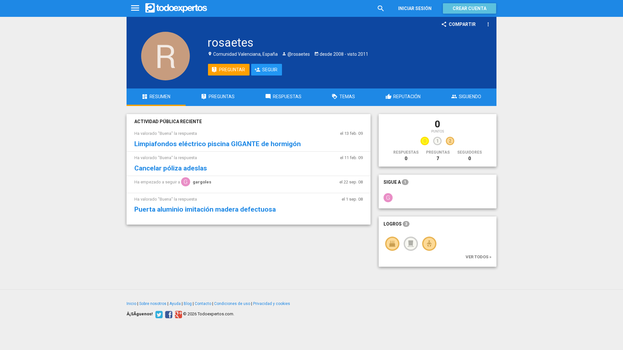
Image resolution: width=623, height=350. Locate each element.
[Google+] (177, 314)
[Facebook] (168, 314)
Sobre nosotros (152, 303)
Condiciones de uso (232, 303)
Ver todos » (479, 256)
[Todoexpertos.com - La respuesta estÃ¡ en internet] (176, 8)
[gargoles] (388, 197)
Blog (188, 303)
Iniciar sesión (415, 8)
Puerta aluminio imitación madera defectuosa (205, 209)
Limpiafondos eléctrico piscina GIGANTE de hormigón (217, 144)
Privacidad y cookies (271, 303)
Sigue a (395, 182)
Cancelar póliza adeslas (170, 168)
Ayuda (175, 303)
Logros (395, 224)
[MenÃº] (135, 8)
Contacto (203, 303)
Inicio (131, 303)
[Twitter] (158, 314)
